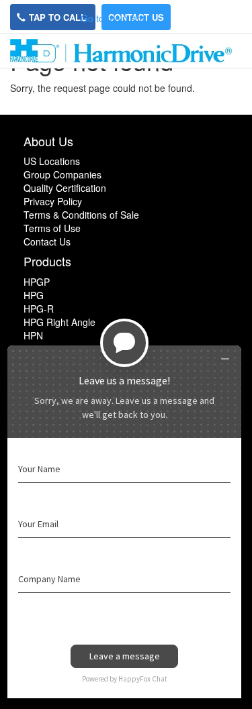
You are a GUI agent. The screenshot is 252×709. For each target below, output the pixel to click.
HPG (34, 295)
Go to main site (113, 18)
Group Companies (62, 174)
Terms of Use (52, 228)
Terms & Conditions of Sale (81, 214)
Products (47, 261)
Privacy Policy (53, 201)
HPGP (37, 281)
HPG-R (39, 308)
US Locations (52, 161)
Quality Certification (65, 188)
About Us (48, 141)
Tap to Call (59, 17)
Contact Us (47, 241)
